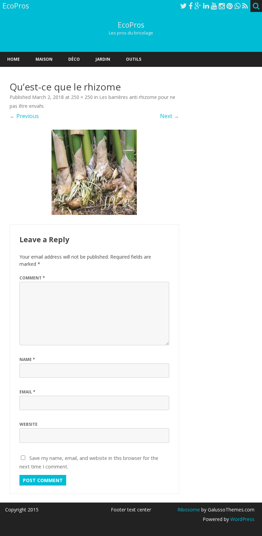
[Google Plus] (197, 6)
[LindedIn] (206, 6)
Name (27, 359)
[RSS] (245, 6)
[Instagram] (222, 6)
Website (28, 424)
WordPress (241, 519)
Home (13, 59)
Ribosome (188, 509)
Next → (169, 116)
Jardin (103, 59)
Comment (32, 278)
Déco (74, 59)
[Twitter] (183, 6)
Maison (44, 59)
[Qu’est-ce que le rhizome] (94, 172)
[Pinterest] (230, 6)
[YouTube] (214, 6)
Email (27, 392)
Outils (133, 59)
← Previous (24, 116)
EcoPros (131, 25)
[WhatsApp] (237, 6)
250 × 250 (82, 97)
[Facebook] (191, 6)
